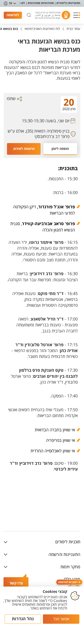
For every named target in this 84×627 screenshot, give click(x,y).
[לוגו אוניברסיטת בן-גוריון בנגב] (52, 15)
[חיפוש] (29, 15)
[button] (76, 15)
